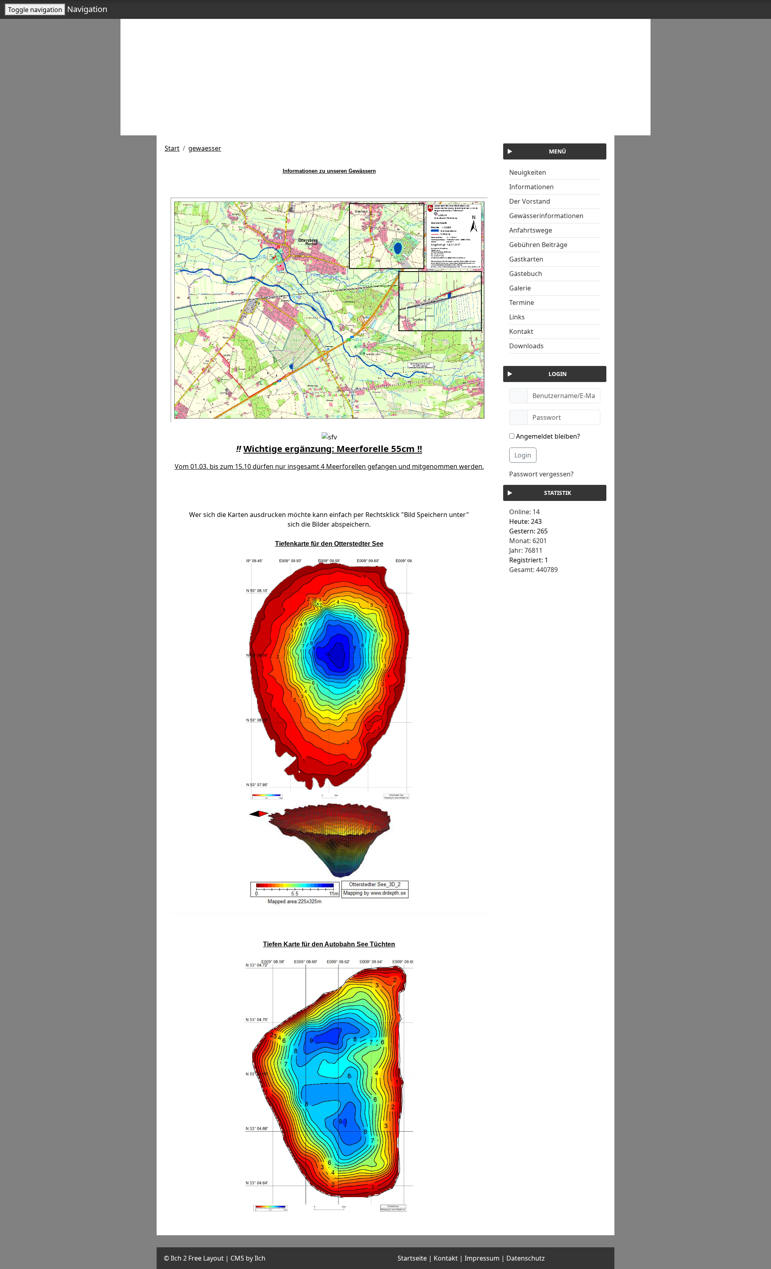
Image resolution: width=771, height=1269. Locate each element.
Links (517, 317)
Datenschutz (525, 1258)
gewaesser (204, 148)
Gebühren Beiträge (538, 244)
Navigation (87, 9)
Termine (521, 302)
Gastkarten (526, 259)
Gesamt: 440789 (533, 569)
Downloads (526, 345)
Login (522, 455)
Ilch (260, 1258)
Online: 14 (524, 511)
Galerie (520, 288)
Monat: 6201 (528, 540)
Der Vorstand (529, 201)
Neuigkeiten (527, 172)
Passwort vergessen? (541, 474)
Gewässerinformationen (546, 215)
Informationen (531, 186)
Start (172, 148)
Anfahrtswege (530, 230)
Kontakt (521, 331)
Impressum (482, 1258)
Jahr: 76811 (526, 550)
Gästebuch (525, 273)
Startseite (412, 1258)
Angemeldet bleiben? (547, 436)
